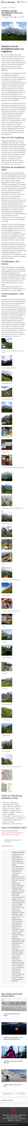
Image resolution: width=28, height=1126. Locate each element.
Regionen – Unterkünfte (8, 7)
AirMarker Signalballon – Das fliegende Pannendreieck (13, 1038)
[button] (25, 1100)
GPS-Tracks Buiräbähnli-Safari (10, 835)
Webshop (21, 283)
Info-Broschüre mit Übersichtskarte (12, 833)
